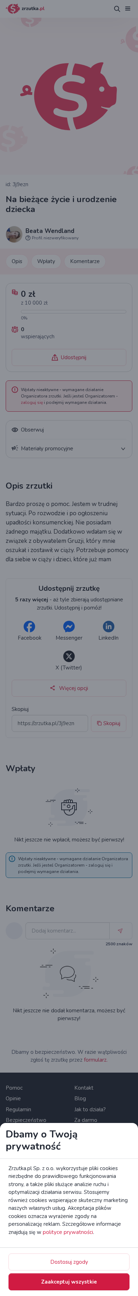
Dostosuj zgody (69, 1262)
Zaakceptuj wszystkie (69, 1281)
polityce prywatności (68, 1232)
